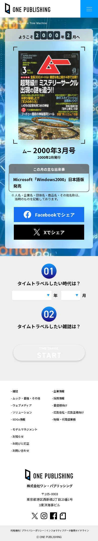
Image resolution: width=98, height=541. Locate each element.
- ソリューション (21, 412)
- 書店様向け (59, 405)
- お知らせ (17, 436)
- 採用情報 (58, 398)
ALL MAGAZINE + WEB (56, 5)
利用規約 (15, 530)
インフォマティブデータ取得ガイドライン (67, 530)
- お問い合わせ (20, 450)
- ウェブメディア (21, 405)
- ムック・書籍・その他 (25, 398)
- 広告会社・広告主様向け (68, 412)
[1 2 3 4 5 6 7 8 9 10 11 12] (71, 295)
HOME (9, 23)
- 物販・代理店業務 (64, 419)
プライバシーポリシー (33, 530)
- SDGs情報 (18, 419)
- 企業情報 (58, 391)
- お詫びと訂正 (20, 443)
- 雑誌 (14, 391)
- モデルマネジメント (24, 429)
